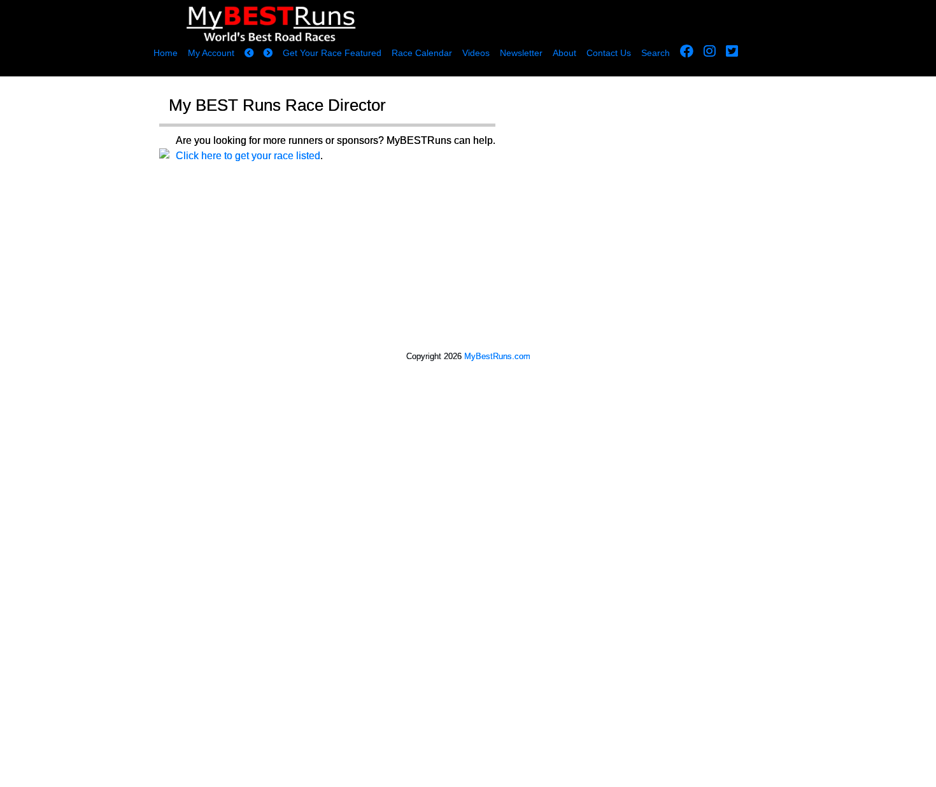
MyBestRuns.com (497, 356)
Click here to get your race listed (248, 155)
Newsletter (521, 53)
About (564, 53)
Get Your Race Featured (332, 53)
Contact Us (608, 53)
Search (655, 53)
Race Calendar (422, 53)
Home (165, 53)
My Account (211, 53)
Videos (476, 53)
